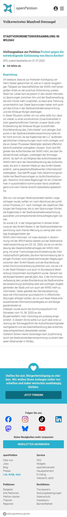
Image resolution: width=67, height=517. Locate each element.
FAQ (39, 460)
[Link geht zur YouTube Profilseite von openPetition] (42, 428)
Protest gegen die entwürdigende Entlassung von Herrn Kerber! (33, 53)
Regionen (8, 503)
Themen (7, 500)
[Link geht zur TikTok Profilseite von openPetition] (42, 419)
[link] (62, 8)
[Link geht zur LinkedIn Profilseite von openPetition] (58, 419)
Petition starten (11, 496)
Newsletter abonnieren (33, 444)
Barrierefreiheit (45, 503)
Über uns (8, 460)
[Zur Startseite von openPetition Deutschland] (20, 8)
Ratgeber (8, 489)
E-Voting (41, 474)
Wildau (8, 40)
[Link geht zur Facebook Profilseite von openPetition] (8, 419)
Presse (6, 470)
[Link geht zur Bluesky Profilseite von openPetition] (25, 428)
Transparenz (43, 489)
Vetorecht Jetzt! (45, 478)
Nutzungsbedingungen (49, 493)
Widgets (41, 463)
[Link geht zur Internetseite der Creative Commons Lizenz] (5, 513)
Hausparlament (45, 470)
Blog (5, 467)
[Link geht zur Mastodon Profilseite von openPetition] (8, 428)
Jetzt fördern (33, 395)
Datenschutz (43, 496)
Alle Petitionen (11, 493)
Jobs (6, 463)
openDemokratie (46, 467)
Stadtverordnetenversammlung (29, 36)
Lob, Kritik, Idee (12, 474)
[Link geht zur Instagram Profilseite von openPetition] (25, 419)
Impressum (43, 500)
